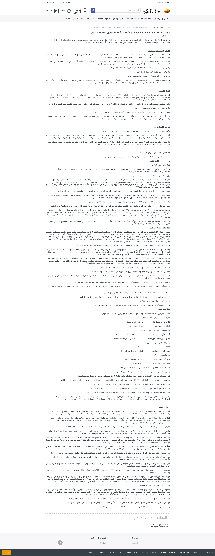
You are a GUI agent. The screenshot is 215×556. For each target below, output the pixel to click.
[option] (159, 526)
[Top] (169, 27)
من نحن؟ (103, 543)
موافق (6, 552)
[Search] (93, 10)
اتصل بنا (65, 2)
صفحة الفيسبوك (162, 2)
